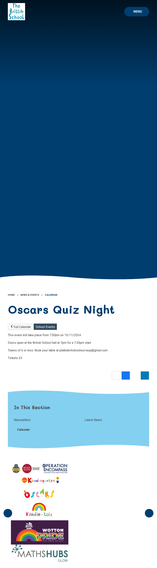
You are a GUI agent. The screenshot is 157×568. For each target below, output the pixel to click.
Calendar (51, 295)
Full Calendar (22, 327)
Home (11, 295)
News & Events (29, 295)
